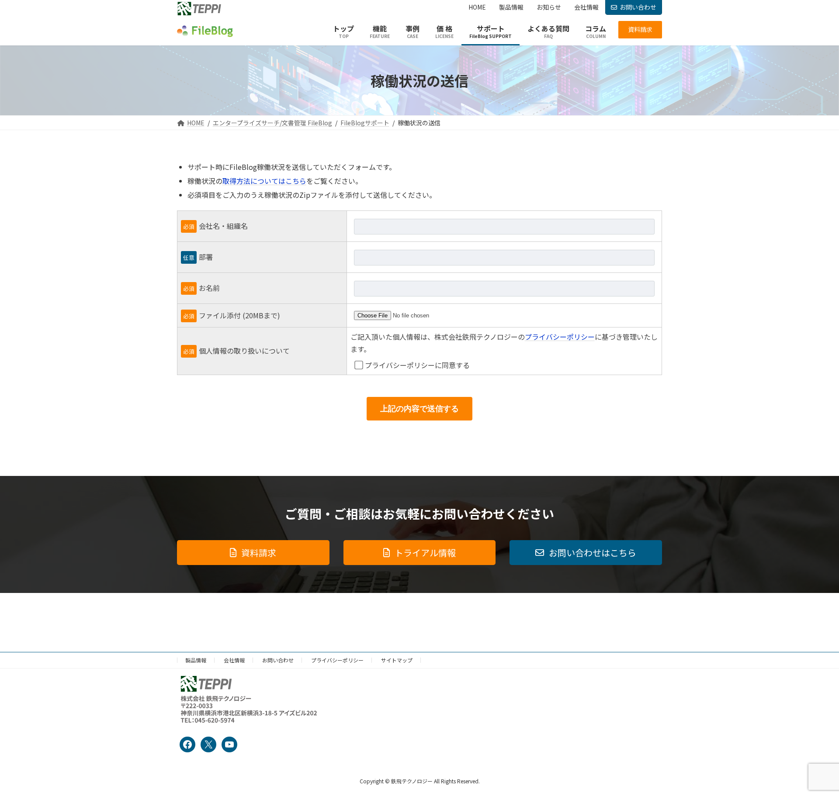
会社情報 (234, 660)
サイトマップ (397, 660)
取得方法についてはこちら (264, 181)
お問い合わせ (638, 7)
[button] (640, 29)
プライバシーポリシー (560, 336)
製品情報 (195, 660)
